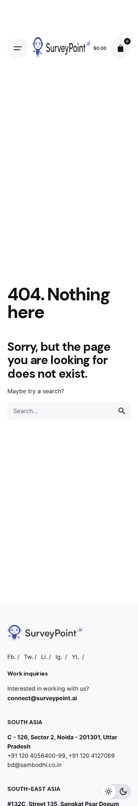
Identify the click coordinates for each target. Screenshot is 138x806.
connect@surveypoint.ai (42, 698)
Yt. (75, 656)
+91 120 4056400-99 (36, 755)
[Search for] (69, 411)
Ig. (59, 656)
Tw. (28, 656)
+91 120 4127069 (91, 755)
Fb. (11, 656)
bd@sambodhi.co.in (34, 764)
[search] (122, 411)
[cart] (120, 48)
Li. (44, 656)
